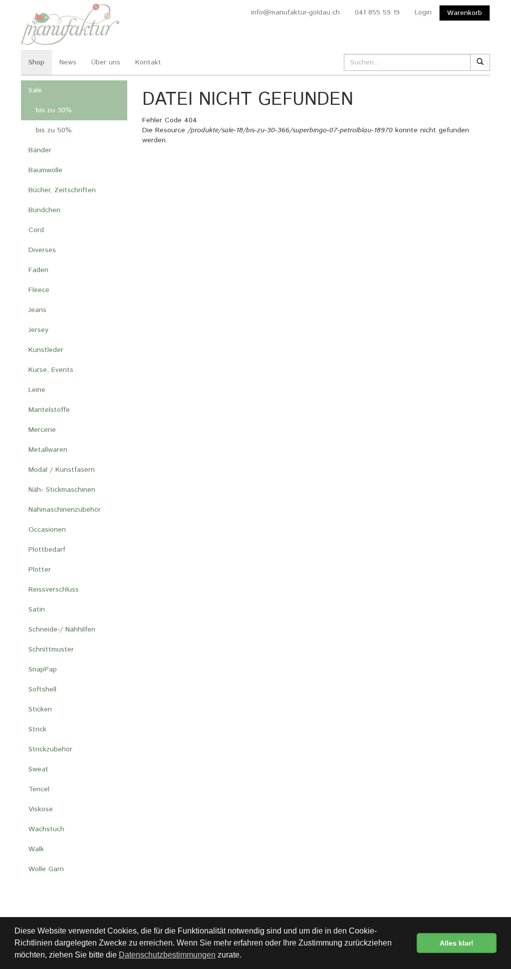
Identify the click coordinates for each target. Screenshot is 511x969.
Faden (38, 270)
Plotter (39, 570)
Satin (36, 610)
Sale (35, 90)
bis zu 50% (54, 130)
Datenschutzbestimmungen (167, 955)
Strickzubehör (50, 749)
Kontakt (148, 62)
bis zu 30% (54, 110)
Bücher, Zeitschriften (62, 190)
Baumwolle (45, 170)
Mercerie (42, 430)
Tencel (38, 789)
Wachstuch (46, 829)
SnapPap (42, 669)
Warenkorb (464, 13)
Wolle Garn (46, 869)
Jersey (38, 330)
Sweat (38, 769)
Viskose (40, 809)
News (67, 62)
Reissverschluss (53, 590)
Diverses (42, 250)
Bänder (39, 150)
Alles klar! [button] (457, 943)
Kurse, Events (50, 370)
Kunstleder (45, 350)
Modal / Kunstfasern (61, 470)
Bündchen (44, 210)
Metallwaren (47, 450)
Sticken (40, 709)
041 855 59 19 (377, 12)
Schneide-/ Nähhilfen (61, 630)
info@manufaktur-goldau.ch (295, 12)
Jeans (37, 310)
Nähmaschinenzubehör (64, 510)
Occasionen (47, 530)
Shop (36, 62)
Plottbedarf (46, 550)
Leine (36, 390)
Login (423, 12)
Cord (36, 230)
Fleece (38, 290)
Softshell (42, 689)
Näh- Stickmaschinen (61, 490)
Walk (36, 849)
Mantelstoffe (49, 410)
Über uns (105, 62)
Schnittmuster (51, 649)
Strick (37, 729)
